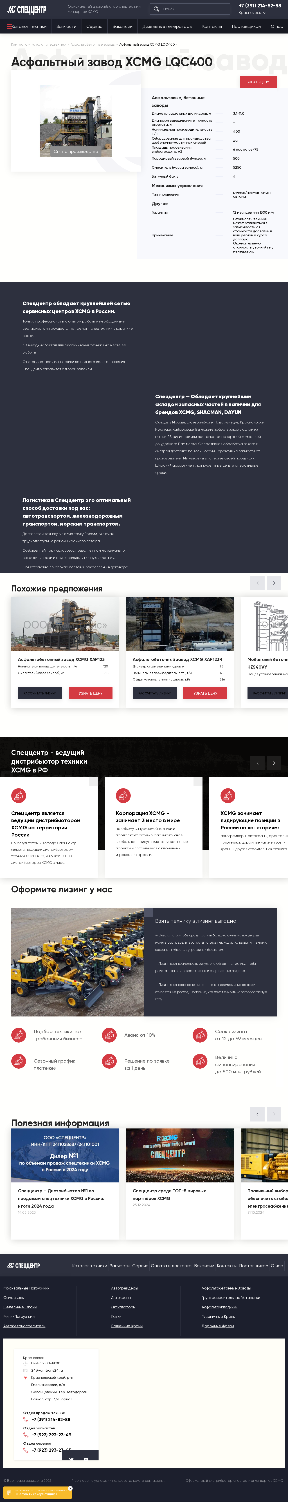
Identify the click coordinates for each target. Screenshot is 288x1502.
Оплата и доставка (171, 1265)
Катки (116, 1316)
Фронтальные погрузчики (26, 1288)
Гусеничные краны (218, 1316)
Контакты (212, 26)
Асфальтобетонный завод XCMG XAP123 (61, 659)
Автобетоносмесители (24, 1326)
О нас (277, 26)
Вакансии (122, 26)
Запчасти (66, 26)
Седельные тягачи (20, 1307)
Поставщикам (246, 26)
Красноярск (250, 13)
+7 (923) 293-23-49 (51, 1434)
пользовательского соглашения (138, 1481)
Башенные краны (127, 1326)
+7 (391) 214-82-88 (260, 5)
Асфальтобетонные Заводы (226, 1288)
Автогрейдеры (124, 1288)
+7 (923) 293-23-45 (51, 1450)
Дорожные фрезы (218, 1326)
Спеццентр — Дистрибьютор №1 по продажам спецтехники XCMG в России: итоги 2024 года (61, 1198)
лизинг (40, 693)
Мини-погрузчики (19, 1316)
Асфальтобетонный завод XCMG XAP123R (177, 659)
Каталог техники (29, 26)
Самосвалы (13, 1297)
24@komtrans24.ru (47, 1370)
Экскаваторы (123, 1307)
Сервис (94, 26)
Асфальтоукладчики (219, 1307)
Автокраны (121, 1297)
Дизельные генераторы (167, 26)
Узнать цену (258, 82)
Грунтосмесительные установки (231, 1297)
